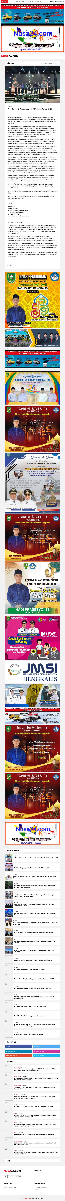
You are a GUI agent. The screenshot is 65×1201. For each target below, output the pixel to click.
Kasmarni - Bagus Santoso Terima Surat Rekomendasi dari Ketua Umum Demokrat (35, 914)
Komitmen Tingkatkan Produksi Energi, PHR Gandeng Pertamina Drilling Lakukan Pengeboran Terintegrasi (35, 1025)
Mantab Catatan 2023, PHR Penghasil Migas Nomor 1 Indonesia (32, 988)
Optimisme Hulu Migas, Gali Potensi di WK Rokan (28, 1034)
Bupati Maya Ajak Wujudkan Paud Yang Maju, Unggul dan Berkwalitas (34, 1106)
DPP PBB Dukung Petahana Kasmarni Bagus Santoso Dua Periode (33, 932)
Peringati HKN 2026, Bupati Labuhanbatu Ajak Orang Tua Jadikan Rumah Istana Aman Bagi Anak (35, 1143)
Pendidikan (16, 1094)
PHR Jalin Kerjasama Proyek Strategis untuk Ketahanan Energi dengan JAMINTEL (34, 951)
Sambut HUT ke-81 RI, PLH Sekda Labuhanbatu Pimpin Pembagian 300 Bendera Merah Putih (34, 1088)
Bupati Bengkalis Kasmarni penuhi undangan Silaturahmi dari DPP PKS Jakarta (34, 941)
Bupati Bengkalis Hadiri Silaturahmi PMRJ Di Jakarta (29, 969)
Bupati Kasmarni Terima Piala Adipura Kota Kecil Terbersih (31, 1006)
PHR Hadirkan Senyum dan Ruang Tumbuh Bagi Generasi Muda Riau (34, 1134)
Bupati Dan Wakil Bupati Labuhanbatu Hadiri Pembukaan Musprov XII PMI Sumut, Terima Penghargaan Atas (35, 1125)
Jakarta (10, 265)
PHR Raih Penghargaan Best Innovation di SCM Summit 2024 (32, 868)
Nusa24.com (27, 1198)
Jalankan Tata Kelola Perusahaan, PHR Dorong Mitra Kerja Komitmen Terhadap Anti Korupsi (34, 904)
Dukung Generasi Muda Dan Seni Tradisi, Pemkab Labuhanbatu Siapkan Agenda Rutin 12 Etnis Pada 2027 (35, 1116)
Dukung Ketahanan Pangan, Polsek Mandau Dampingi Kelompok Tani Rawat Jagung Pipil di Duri (36, 1153)
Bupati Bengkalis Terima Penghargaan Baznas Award (29, 1016)
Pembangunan (17, 1067)
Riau (15, 1187)
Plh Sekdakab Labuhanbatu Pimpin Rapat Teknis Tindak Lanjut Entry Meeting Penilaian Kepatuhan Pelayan (36, 1079)
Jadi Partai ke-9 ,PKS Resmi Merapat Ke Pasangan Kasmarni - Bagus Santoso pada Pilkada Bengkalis (34, 895)
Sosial (15, 1113)
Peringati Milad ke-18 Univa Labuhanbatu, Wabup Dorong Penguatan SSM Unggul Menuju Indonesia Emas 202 (35, 1097)
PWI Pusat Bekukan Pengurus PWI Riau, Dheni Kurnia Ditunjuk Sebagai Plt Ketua (34, 877)
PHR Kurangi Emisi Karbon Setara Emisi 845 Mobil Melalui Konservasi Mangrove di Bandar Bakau (34, 886)
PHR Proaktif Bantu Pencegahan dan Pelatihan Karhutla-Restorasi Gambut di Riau (36, 858)
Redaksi (37, 1190)
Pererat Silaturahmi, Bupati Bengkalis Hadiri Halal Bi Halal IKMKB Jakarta (35, 979)
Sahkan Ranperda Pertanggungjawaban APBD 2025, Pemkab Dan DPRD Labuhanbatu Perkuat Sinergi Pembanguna (35, 1069)
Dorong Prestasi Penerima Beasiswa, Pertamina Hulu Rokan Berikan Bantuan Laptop (34, 997)
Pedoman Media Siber (41, 1187)
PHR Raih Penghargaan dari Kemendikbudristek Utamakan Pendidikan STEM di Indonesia (35, 923)
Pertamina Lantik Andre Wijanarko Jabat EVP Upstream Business (33, 960)
